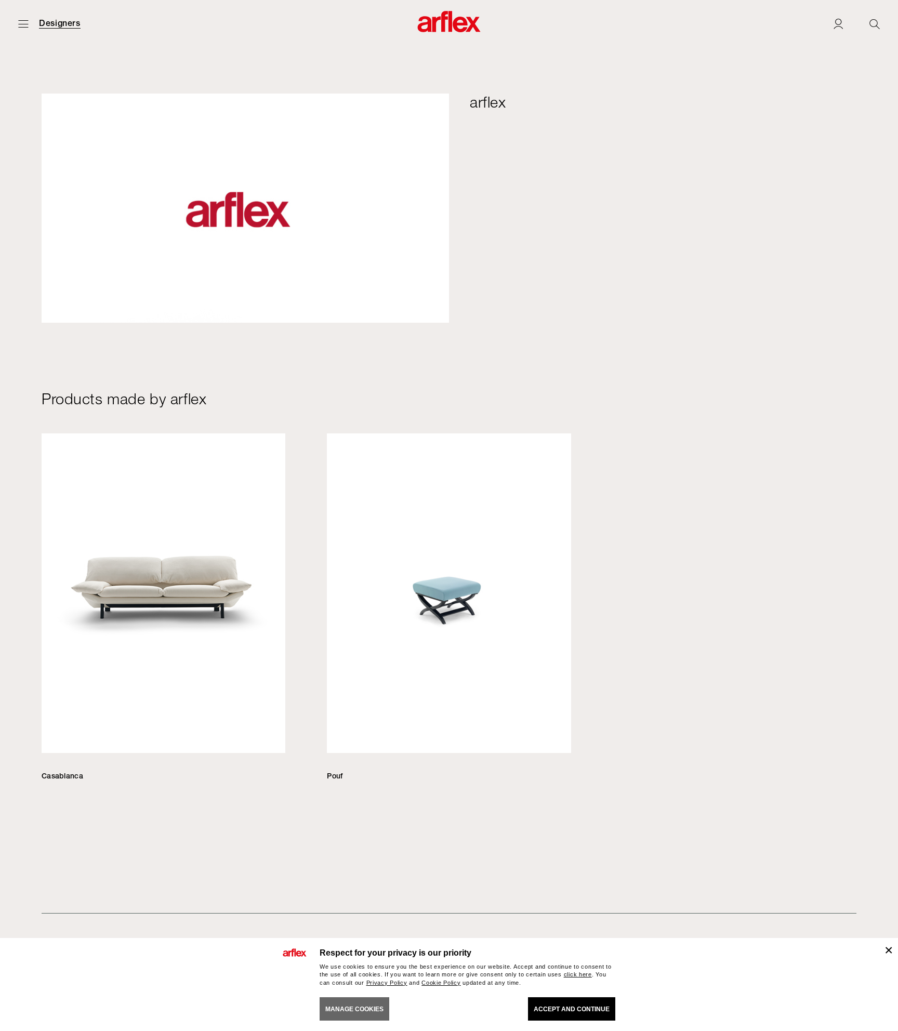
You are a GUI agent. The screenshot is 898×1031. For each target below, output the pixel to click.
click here (578, 974)
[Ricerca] (874, 24)
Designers (60, 23)
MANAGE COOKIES (354, 1009)
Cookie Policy (440, 983)
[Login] (838, 24)
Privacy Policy (386, 983)
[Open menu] (23, 24)
